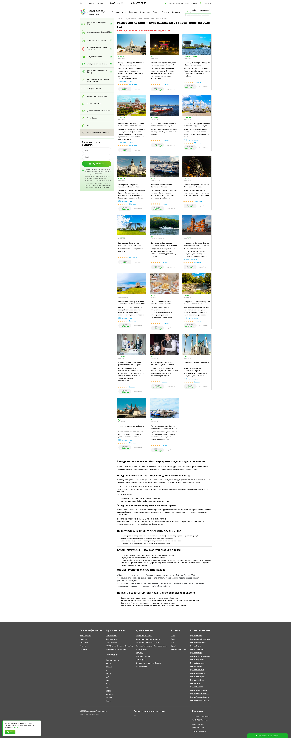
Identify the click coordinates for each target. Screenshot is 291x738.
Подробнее (137, 89)
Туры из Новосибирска (198, 690)
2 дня (173, 636)
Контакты (176, 12)
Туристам (133, 12)
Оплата (156, 12)
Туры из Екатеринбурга (198, 642)
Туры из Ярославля (197, 663)
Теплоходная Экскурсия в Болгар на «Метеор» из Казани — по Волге (164, 245)
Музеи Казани (141, 666)
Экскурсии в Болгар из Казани (147, 642)
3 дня (173, 639)
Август (108, 691)
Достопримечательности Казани (148, 663)
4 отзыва (132, 387)
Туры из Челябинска (197, 649)
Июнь (108, 684)
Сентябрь (109, 694)
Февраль (109, 667)
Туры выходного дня (179, 649)
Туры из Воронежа (197, 670)
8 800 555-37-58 (138, 3)
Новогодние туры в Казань (116, 649)
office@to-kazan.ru (96, 3)
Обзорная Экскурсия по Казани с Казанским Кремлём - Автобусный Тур (131, 65)
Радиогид (139, 653)
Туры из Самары (196, 653)
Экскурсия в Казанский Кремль (196, 362)
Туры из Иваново (196, 687)
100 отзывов (133, 145)
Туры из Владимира (197, 673)
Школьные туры (112, 639)
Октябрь (109, 697)
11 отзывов (165, 140)
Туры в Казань (111, 636)
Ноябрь (108, 701)
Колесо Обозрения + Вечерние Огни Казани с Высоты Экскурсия (196, 187)
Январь (108, 663)
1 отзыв (164, 262)
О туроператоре (119, 12)
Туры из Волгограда (197, 677)
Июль (108, 687)
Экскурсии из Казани (144, 636)
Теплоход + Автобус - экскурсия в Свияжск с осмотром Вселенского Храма (197, 65)
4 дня (173, 642)
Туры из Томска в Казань (199, 697)
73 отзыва (197, 143)
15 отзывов (165, 84)
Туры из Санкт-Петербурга (200, 639)
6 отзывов (197, 82)
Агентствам (145, 12)
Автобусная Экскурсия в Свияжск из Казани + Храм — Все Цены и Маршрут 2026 (130, 187)
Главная (120, 19)
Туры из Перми (195, 646)
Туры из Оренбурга (197, 680)
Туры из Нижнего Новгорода (200, 656)
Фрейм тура (140, 659)
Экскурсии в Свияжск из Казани (148, 639)
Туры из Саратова (197, 659)
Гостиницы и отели (143, 656)
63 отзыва (132, 204)
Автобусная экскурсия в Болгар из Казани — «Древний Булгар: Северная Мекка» (197, 126)
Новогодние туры (112, 660)
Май (107, 677)
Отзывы (165, 12)
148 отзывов (133, 84)
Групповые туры (112, 642)
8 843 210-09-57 (117, 3)
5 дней (173, 646)
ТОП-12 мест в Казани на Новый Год (119, 646)
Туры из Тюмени (196, 666)
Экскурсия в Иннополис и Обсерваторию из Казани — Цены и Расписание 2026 (130, 245)
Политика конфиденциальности (90, 714)
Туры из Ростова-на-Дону (199, 700)
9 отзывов (165, 204)
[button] (267, 735)
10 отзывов (133, 257)
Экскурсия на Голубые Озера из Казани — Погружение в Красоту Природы (197, 304)
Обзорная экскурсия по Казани (131, 426)
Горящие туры (141, 649)
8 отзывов (197, 262)
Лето (107, 680)
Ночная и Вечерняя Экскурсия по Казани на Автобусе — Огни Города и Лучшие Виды (164, 65)
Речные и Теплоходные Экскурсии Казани (151, 646)
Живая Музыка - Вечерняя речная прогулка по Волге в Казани (162, 364)
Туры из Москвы (196, 636)
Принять (10, 732)
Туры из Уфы (195, 683)
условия (16, 727)
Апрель (108, 674)
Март (108, 670)
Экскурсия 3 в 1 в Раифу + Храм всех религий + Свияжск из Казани (131, 126)
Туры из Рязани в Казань (199, 694)
